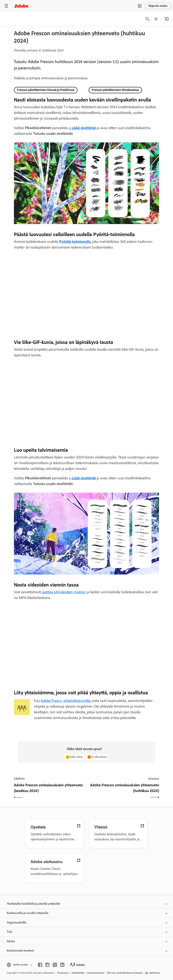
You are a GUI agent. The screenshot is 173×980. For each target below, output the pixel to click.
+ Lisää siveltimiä (82, 478)
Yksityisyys (63, 972)
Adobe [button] (11, 941)
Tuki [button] (9, 932)
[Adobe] (21, 6)
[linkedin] (62, 965)
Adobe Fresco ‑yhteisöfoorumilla (66, 700)
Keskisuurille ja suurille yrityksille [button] (27, 913)
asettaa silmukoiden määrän (64, 592)
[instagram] (47, 965)
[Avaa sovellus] (167, 19)
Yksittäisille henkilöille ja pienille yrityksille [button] (33, 904)
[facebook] (40, 965)
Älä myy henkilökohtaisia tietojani (125, 972)
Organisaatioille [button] (16, 922)
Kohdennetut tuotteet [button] (20, 950)
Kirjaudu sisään (158, 6)
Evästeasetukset (95, 972)
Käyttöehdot (78, 972)
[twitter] (55, 965)
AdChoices (154, 972)
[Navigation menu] (6, 6)
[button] (139, 6)
